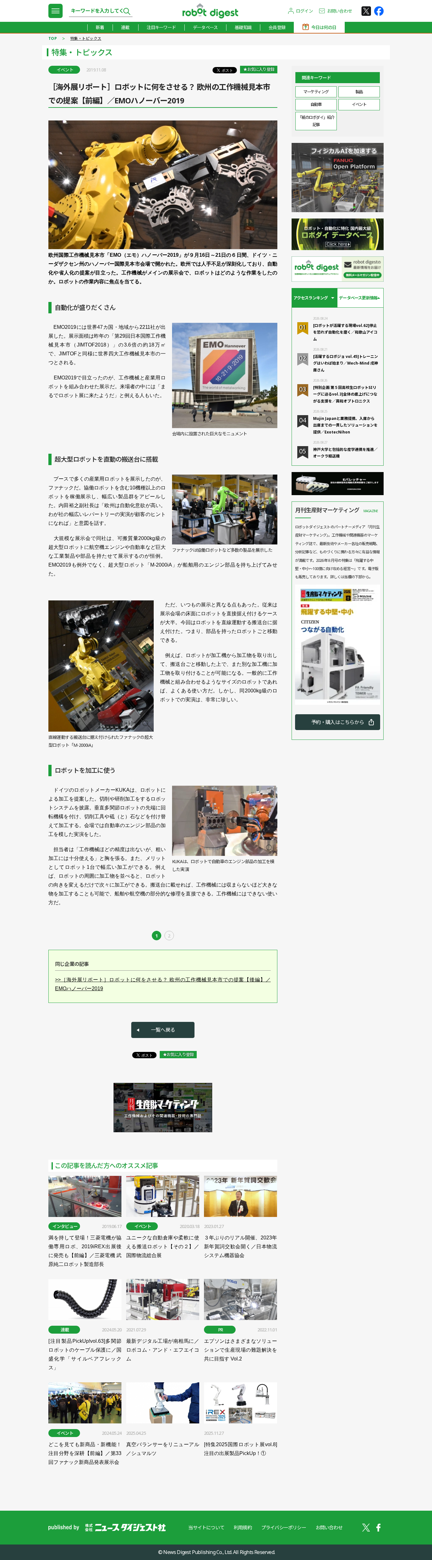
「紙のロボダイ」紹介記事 (316, 120)
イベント (359, 104)
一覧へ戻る (163, 1029)
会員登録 (276, 27)
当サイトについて (206, 1527)
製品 (359, 92)
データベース (205, 27)
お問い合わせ (339, 11)
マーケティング (316, 92)
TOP (52, 38)
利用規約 (243, 1527)
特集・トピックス (85, 38)
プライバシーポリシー (283, 1527)
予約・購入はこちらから (337, 722)
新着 (100, 27)
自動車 (316, 104)
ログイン (304, 11)
